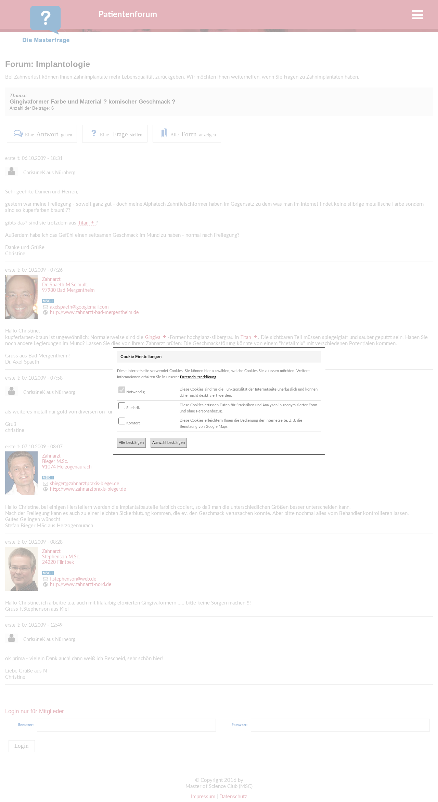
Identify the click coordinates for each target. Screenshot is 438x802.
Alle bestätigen (131, 443)
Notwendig (135, 392)
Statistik (132, 408)
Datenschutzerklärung (198, 377)
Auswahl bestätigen (168, 443)
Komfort (132, 423)
